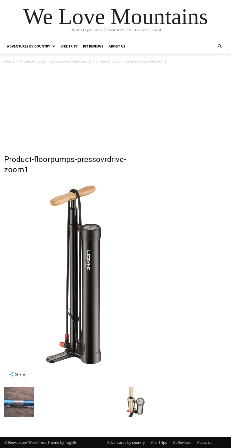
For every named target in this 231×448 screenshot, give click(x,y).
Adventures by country (28, 46)
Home (9, 61)
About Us (117, 46)
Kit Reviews (93, 46)
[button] (219, 46)
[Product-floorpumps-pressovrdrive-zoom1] (77, 367)
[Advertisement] (115, 110)
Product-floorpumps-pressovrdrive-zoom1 (55, 61)
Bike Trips (69, 46)
